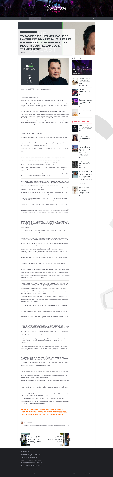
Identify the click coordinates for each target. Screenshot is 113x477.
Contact (90, 473)
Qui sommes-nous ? (62, 18)
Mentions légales (85, 473)
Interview (53, 18)
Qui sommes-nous (76, 473)
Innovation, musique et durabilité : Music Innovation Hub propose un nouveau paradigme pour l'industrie (34, 439)
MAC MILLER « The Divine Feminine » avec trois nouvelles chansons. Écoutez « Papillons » (85, 190)
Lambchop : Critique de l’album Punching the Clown (85, 163)
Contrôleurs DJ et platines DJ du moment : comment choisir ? (85, 91)
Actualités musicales (23, 18)
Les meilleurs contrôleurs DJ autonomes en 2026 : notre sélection (80, 69)
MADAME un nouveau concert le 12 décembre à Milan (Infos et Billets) (85, 127)
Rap (43, 18)
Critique (47, 18)
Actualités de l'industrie (28, 32)
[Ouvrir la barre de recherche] (93, 18)
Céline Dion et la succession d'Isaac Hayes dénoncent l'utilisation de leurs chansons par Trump (55, 439)
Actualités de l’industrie (35, 18)
